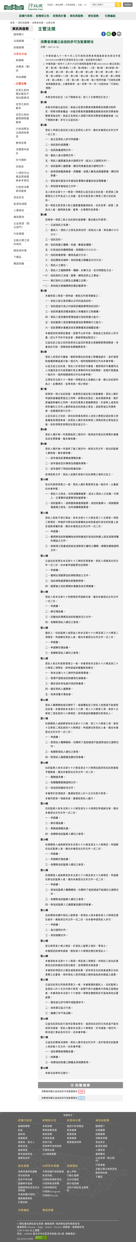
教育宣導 (21, 143)
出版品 (20, 166)
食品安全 (19, 197)
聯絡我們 (49, 1224)
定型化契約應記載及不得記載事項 (22, 94)
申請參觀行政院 (26, 1194)
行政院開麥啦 (49, 1187)
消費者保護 (37, 23)
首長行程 (47, 1142)
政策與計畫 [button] (59, 16)
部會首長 (23, 1146)
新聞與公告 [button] (42, 16)
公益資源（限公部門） (21, 225)
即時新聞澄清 (49, 1130)
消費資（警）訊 (23, 68)
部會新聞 (47, 1134)
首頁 (12, 23)
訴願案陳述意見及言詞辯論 (29, 1189)
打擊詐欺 (23, 1202)
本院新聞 (47, 1126)
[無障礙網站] (41, 1238)
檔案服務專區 (25, 1198)
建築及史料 (24, 1158)
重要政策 (71, 1134)
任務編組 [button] (110, 16)
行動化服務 (73, 1175)
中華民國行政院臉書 (53, 1171)
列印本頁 (119, 34)
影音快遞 (47, 1175)
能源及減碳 (20, 204)
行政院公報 (48, 1150)
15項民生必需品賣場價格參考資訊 (22, 176)
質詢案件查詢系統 (52, 1146)
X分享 (114, 34)
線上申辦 (71, 1171)
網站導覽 (59, 5)
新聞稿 (20, 60)
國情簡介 (19, 34)
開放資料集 (20, 250)
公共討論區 (73, 1179)
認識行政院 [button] (25, 16)
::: (43, 5)
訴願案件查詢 (25, 1183)
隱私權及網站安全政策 (31, 1224)
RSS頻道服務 (49, 1154)
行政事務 (19, 233)
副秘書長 (23, 1150)
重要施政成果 (74, 1142)
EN (85, 5)
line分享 (108, 34)
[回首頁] (23, 6)
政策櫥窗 (71, 1138)
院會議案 (71, 1130)
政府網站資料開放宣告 (68, 1224)
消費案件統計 (22, 151)
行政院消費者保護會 (22, 189)
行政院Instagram (51, 1191)
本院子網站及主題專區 (77, 1189)
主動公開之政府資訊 (21, 242)
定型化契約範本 (22, 106)
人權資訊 (19, 210)
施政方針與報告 (75, 1126)
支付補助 (21, 160)
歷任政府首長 (25, 1154)
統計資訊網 (73, 1183)
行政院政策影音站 (52, 1179)
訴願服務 (19, 47)
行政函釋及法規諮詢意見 (22, 132)
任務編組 (23, 1210)
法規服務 (19, 41)
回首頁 (50, 5)
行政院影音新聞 (50, 1183)
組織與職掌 (24, 1126)
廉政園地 (19, 217)
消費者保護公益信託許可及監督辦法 (62, 1091)
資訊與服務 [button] (76, 16)
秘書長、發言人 (26, 1142)
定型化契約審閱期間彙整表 (22, 118)
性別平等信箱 (25, 1179)
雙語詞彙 (19, 263)
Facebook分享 (103, 34)
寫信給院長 (24, 1175)
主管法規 (50, 23)
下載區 (18, 257)
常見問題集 (70, 5)
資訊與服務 (23, 23)
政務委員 (23, 1138)
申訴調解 (21, 77)
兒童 (80, 5)
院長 (20, 1130)
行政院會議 (48, 1138)
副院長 (21, 1134)
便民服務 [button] (93, 16)
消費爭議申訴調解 (27, 1171)
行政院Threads (50, 1195)
